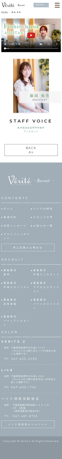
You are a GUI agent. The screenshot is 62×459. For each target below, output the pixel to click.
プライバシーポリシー (17, 236)
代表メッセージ (15, 225)
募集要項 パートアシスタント (17, 320)
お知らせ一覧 (43, 225)
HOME (4, 12)
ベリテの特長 (43, 208)
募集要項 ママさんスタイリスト (46, 287)
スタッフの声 (43, 217)
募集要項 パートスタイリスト (46, 304)
